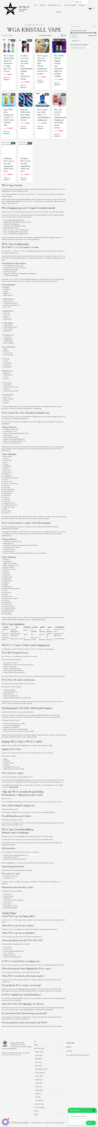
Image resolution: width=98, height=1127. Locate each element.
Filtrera (74, 36)
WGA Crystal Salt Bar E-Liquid (13, 526)
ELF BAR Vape (39, 1100)
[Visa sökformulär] (93, 8)
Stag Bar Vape (39, 1104)
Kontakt (81, 5)
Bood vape (38, 1065)
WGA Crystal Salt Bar (10, 777)
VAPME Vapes (39, 1090)
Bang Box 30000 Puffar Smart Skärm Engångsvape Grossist (25, 115)
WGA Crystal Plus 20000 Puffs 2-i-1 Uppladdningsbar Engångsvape (43, 115)
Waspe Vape (38, 1079)
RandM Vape (39, 1055)
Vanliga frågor (70, 1043)
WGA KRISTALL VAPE (41, 1069)
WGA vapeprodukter (16, 189)
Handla (36, 1045)
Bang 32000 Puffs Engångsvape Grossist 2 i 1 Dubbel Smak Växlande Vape (9, 117)
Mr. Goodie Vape (40, 1072)
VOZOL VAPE (39, 1076)
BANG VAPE (38, 1058)
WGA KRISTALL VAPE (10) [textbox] (83, 48)
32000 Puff (75, 40)
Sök (95, 26)
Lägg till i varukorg (7, 78)
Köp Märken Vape (39, 1048)
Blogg (35, 1114)
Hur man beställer (70, 5)
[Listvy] (65, 35)
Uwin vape (38, 1062)
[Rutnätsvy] (62, 35)
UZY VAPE (38, 1097)
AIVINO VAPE (39, 1083)
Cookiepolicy (25, 1122)
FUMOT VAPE (39, 1052)
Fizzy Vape (38, 1093)
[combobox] (83, 48)
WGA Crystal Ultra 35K (47, 194)
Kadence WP (60, 1122)
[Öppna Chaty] (5, 1121)
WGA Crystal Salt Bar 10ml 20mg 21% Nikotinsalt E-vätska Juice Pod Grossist (9, 63)
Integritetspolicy (16, 1122)
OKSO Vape (38, 1086)
